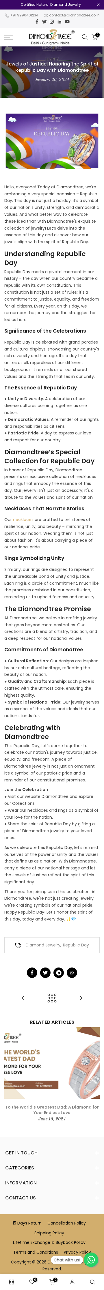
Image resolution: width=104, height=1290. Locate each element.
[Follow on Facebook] (37, 21)
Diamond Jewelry (43, 945)
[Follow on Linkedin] (59, 21)
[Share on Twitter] (45, 972)
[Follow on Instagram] (52, 21)
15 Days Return (27, 1223)
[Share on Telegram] (58, 972)
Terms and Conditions (35, 1252)
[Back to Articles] (52, 998)
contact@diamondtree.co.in (74, 15)
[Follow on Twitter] (44, 21)
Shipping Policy (49, 1233)
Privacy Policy (77, 1252)
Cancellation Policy (66, 1223)
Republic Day (76, 945)
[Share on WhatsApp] (72, 972)
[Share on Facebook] (32, 972)
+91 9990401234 (24, 15)
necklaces (23, 519)
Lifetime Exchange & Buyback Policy (49, 1242)
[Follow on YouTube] (67, 21)
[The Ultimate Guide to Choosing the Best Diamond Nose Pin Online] (80, 998)
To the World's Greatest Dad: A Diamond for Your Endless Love (52, 1109)
